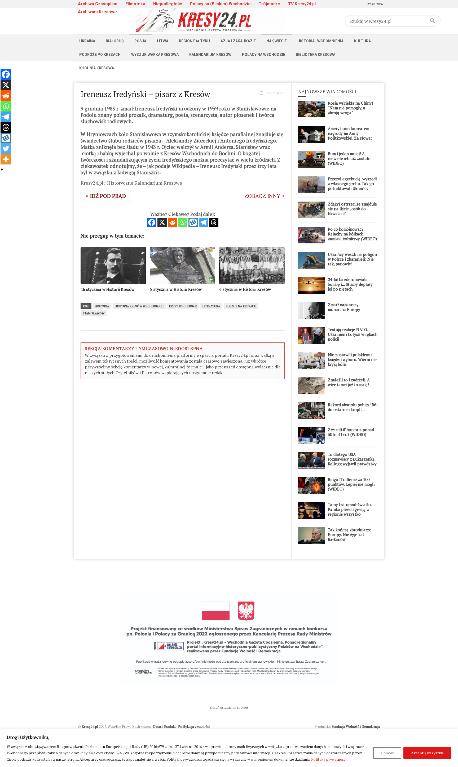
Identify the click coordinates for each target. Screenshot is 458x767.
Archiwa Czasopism (97, 3)
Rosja (140, 41)
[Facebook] (151, 222)
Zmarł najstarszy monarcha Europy (344, 307)
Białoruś (115, 41)
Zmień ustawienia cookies (229, 707)
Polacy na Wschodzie (263, 54)
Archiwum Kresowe (97, 11)
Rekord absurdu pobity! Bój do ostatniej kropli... (352, 407)
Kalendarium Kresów (210, 54)
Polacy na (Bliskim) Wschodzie (220, 3)
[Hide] (2, 169)
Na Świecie (276, 41)
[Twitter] (6, 148)
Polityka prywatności (328, 759)
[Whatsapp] (182, 222)
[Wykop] (193, 222)
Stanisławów (93, 313)
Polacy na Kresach (241, 306)
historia (102, 306)
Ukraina (87, 41)
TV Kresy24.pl (302, 3)
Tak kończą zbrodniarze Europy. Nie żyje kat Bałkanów (349, 534)
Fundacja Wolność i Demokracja (356, 726)
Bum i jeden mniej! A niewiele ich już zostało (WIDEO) (349, 158)
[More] (6, 159)
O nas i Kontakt (164, 726)
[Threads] (213, 222)
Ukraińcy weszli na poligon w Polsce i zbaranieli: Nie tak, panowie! (352, 259)
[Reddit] (172, 222)
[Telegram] (203, 222)
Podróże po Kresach (100, 54)
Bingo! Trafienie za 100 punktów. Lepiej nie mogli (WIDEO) (351, 484)
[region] (229, 748)
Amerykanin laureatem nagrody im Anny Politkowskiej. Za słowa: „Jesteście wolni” (350, 135)
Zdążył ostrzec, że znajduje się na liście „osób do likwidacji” (352, 209)
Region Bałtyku (194, 41)
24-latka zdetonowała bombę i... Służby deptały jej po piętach (350, 284)
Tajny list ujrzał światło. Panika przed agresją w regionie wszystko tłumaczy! (350, 511)
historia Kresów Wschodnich (139, 306)
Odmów (387, 752)
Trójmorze (269, 3)
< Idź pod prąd (106, 195)
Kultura (362, 41)
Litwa (162, 41)
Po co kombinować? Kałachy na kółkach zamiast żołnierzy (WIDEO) (352, 234)
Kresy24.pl (90, 726)
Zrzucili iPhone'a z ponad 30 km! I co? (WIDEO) (351, 432)
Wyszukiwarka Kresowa (155, 54)
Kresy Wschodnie (183, 306)
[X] (162, 222)
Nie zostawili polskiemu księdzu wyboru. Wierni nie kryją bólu (352, 359)
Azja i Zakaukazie (238, 41)
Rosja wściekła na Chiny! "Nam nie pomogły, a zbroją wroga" (350, 108)
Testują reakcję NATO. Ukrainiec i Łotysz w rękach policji (352, 334)
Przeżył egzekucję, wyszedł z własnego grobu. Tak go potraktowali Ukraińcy (352, 183)
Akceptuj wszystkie (427, 752)
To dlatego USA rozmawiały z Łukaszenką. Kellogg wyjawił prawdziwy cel (352, 461)
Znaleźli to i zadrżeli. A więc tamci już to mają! (349, 382)
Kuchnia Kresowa (96, 68)
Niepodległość (167, 3)
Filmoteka (135, 3)
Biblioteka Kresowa (315, 54)
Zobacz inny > (264, 195)
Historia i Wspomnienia (320, 41)
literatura (211, 306)
